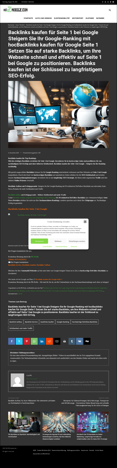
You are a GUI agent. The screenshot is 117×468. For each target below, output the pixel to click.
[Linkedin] (41, 341)
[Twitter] (108, 2)
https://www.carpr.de (32, 378)
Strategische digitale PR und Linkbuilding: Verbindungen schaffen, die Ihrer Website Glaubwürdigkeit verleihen (57, 437)
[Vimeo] (110, 2)
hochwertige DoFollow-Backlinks (84, 322)
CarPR (29, 375)
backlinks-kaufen (47, 322)
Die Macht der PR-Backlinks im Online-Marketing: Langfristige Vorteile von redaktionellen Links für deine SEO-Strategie (92, 437)
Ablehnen (58, 241)
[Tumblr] (72, 341)
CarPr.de (20, 294)
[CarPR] (17, 381)
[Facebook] (102, 2)
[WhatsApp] (34, 341)
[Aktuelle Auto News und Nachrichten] (15, 9)
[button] (85, 222)
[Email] (56, 341)
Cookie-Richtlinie (47, 246)
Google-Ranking (63, 322)
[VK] (79, 341)
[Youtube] (113, 2)
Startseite (11, 25)
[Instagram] (105, 2)
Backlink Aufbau (15, 322)
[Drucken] (64, 341)
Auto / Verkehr (20, 25)
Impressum (74, 246)
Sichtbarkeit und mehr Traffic (20, 328)
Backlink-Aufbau (14, 195)
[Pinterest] (26, 341)
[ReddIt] (49, 341)
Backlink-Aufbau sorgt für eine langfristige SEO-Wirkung (34, 198)
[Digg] (87, 341)
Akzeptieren (39, 241)
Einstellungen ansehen (77, 241)
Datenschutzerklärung (61, 246)
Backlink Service (31, 322)
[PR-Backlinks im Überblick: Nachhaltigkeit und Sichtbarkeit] (24, 422)
